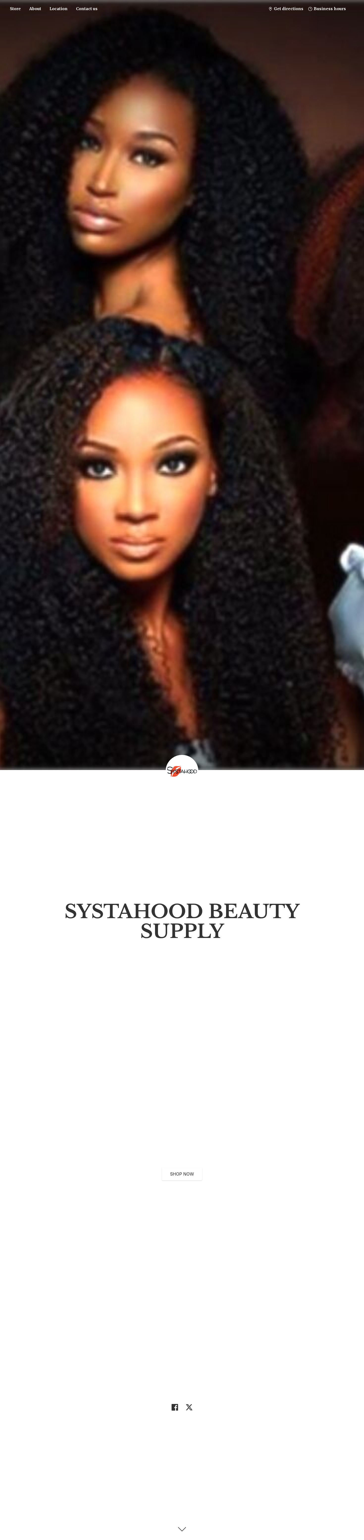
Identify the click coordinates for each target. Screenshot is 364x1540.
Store (15, 8)
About (35, 8)
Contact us (87, 8)
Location (59, 8)
